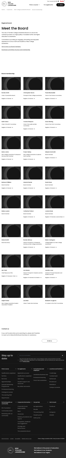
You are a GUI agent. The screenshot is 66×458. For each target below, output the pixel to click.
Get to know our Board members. (11, 46)
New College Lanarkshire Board (22, 9)
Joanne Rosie (49, 211)
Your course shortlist (52, 1)
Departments (5, 398)
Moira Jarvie (5, 152)
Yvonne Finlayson (28, 121)
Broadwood (53, 381)
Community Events (7, 411)
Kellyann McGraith (50, 152)
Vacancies (21, 414)
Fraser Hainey (27, 152)
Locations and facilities (56, 369)
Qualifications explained (8, 373)
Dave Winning (49, 121)
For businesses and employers (39, 369)
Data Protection (5, 438)
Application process (23, 373)
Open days (21, 379)
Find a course (5, 369)
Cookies (12, 438)
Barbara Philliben (6, 182)
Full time (4, 376)
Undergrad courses (7, 392)
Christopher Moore (28, 93)
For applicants (48, 5)
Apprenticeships (6, 381)
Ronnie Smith (5, 93)
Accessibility (17, 438)
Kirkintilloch (53, 384)
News (19, 411)
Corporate (9, 9)
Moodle (36, 409)
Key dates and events (24, 386)
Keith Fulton (5, 121)
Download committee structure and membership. (16, 50)
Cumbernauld (53, 376)
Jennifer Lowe (49, 270)
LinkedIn (52, 415)
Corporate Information (24, 402)
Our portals (37, 402)
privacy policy (26, 361)
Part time (4, 379)
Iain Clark (4, 270)
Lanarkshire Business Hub (41, 374)
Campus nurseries (55, 387)
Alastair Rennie (27, 182)
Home (3, 9)
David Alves (48, 182)
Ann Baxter (26, 270)
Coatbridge (53, 373)
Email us (49, 341)
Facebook (52, 406)
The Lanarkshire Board (24, 431)
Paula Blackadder (50, 93)
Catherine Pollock (28, 211)
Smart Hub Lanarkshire (40, 380)
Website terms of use (26, 438)
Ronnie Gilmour (27, 240)
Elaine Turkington (50, 240)
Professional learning (8, 389)
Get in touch (53, 402)
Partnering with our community (7, 402)
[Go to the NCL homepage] (8, 4)
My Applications (38, 406)
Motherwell (53, 379)
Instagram (52, 412)
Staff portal (37, 418)
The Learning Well (7, 395)
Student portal (38, 415)
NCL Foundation (6, 408)
